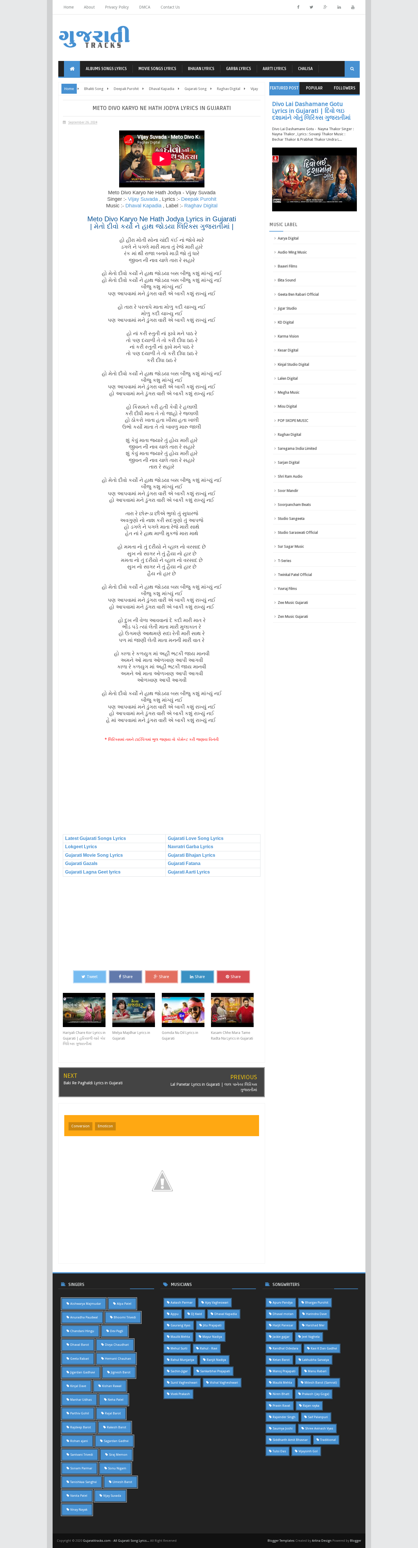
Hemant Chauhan (118, 1359)
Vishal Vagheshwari (224, 1383)
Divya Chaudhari (117, 1345)
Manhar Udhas (81, 1400)
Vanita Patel (78, 1496)
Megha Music (288, 392)
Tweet (92, 976)
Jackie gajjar (281, 1337)
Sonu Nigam (117, 1468)
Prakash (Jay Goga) (315, 1394)
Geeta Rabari (79, 1359)
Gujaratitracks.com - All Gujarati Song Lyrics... (116, 1541)
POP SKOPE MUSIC (293, 420)
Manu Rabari (317, 1371)
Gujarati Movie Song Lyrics (94, 855)
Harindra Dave (316, 1314)
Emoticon (105, 1126)
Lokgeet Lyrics (81, 846)
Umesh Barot (122, 1482)
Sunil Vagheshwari (184, 1383)
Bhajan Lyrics (201, 68)
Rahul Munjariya (182, 1360)
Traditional (328, 1440)
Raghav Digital (201, 205)
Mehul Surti (179, 1348)
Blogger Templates (281, 1541)
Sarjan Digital (288, 462)
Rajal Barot (113, 1413)
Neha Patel (115, 1400)
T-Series (284, 561)
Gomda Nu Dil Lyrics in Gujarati (180, 1035)
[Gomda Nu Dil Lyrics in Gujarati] (186, 1010)
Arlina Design (322, 1541)
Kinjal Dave (78, 1386)
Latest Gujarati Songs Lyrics (95, 838)
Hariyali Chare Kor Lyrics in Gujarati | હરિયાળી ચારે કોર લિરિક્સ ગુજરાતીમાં (84, 1038)
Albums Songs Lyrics (106, 68)
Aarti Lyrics (274, 68)
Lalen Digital (288, 378)
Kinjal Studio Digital (293, 364)
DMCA (144, 7)
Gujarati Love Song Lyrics (196, 838)
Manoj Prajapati (284, 1371)
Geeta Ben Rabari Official (298, 294)
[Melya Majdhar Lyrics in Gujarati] (137, 1010)
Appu (175, 1314)
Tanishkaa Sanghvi (83, 1482)
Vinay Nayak (78, 1510)
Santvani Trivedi (81, 1455)
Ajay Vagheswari (216, 1302)
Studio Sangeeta (291, 518)
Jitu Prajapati (212, 1325)
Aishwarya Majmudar (85, 1304)
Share (128, 976)
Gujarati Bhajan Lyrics (191, 855)
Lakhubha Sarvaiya (315, 1360)
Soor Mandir (288, 490)
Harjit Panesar (283, 1325)
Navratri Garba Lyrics (190, 846)
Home (68, 7)
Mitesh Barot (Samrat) (321, 1383)
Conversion (80, 1126)
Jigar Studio (287, 308)
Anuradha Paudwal (84, 1317)
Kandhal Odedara (285, 1348)
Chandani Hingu (82, 1331)
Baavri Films (287, 266)
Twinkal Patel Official (295, 574)
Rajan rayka (311, 1406)
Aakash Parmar (182, 1302)
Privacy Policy (117, 7)
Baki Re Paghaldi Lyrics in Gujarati (93, 1083)
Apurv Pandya (283, 1302)
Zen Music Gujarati (293, 616)
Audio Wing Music (292, 252)
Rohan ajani (79, 1441)
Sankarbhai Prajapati (215, 1371)
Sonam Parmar (81, 1468)
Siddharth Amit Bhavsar (290, 1440)
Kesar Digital (288, 350)
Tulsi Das (279, 1451)
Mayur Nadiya (212, 1337)
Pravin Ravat (281, 1406)
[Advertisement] (161, 788)
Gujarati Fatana (184, 863)
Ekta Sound (287, 280)
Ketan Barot (281, 1360)
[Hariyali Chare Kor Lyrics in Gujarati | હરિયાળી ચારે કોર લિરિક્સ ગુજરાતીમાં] (87, 1010)
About (89, 7)
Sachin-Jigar (179, 1371)
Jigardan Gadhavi (82, 1372)
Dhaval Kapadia (143, 205)
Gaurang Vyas (181, 1325)
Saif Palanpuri (318, 1417)
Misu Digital (287, 406)
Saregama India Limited (297, 448)
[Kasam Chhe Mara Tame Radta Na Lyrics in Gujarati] (235, 1010)
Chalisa (305, 68)
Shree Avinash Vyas (319, 1428)
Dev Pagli (116, 1331)
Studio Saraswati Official (298, 532)
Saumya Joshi (283, 1428)
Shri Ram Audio (290, 476)
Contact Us (170, 7)
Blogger (355, 1541)
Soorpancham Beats (294, 504)
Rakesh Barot (116, 1427)
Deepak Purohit (198, 199)
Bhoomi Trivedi (125, 1317)
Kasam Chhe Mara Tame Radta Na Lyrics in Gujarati (232, 1035)
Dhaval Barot (79, 1345)
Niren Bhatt (281, 1394)
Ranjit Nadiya (216, 1360)
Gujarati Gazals (81, 863)
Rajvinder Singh (284, 1417)
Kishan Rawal (111, 1386)
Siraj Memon (118, 1455)
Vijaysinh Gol (308, 1451)
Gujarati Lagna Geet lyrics (93, 872)
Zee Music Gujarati (293, 602)
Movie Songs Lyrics (157, 68)
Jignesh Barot (121, 1372)
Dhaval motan (283, 1314)
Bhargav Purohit (316, 1302)
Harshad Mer (315, 1325)
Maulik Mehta (180, 1337)
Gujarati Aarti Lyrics (189, 872)
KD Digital (286, 322)
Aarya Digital (288, 238)
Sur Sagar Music (291, 546)
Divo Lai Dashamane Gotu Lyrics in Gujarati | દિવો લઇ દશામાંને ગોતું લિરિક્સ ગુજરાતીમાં (311, 111)
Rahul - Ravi (208, 1348)
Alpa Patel (124, 1304)
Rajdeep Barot (80, 1427)
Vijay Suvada (143, 199)
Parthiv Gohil (79, 1413)
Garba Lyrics (238, 68)
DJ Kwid (196, 1314)
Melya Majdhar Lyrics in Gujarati (131, 1035)
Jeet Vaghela (311, 1337)
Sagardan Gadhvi (116, 1441)
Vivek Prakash (180, 1394)
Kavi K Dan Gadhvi (324, 1348)
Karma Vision (288, 336)
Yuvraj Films (287, 588)
